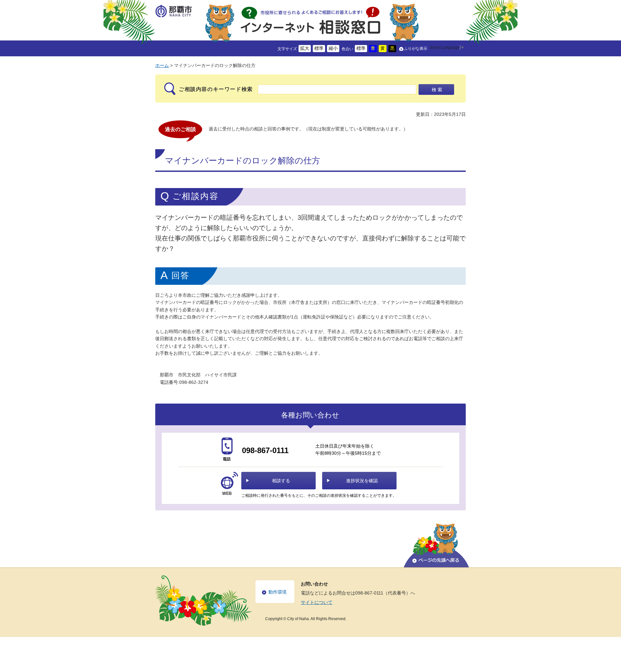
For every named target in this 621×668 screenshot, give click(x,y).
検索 (437, 89)
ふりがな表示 (415, 48)
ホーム (162, 65)
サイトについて (316, 602)
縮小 (333, 48)
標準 (318, 48)
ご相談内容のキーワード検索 (216, 89)
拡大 (304, 48)
